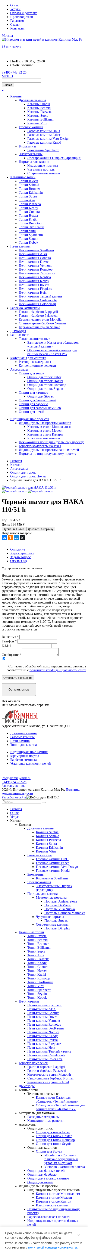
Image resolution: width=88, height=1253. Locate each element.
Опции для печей (31, 412)
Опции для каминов (33, 392)
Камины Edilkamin (40, 119)
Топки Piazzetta (30, 204)
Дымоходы (18, 331)
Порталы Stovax (56, 920)
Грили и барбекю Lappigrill (38, 312)
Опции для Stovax (40, 396)
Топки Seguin (28, 238)
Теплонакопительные (34, 338)
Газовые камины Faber (43, 135)
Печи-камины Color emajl (37, 304)
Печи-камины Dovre (33, 262)
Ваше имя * (10, 637)
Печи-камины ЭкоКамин (37, 273)
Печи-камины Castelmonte (38, 300)
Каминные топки (22, 177)
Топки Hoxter (28, 215)
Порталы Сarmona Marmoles (64, 913)
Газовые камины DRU (43, 131)
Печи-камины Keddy (34, 281)
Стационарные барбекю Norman (42, 323)
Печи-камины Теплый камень (40, 296)
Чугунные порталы (41, 169)
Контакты (17, 28)
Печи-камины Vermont (35, 265)
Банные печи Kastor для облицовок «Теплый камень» (53, 344)
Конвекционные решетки (37, 365)
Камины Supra (37, 115)
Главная (16, 809)
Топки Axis (27, 200)
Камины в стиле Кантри (45, 434)
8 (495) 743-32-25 (14, 72)
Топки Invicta (28, 181)
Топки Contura (29, 211)
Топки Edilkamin (31, 192)
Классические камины (43, 438)
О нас (14, 5)
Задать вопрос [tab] (20, 557)
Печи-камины (20, 246)
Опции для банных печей (37, 400)
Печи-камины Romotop (36, 269)
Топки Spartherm (31, 235)
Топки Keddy (28, 208)
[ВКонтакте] (4, 537)
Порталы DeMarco (57, 905)
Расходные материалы (35, 362)
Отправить (17, 677)
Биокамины (27, 146)
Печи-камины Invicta (34, 285)
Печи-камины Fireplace (35, 288)
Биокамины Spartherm (43, 150)
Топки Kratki (28, 219)
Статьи (15, 24)
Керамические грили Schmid (39, 327)
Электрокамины (31, 154)
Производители (21, 17)
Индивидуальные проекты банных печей (49, 450)
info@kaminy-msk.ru (16, 778)
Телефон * (9, 641)
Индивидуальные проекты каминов (45, 423)
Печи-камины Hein (33, 292)
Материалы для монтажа (28, 358)
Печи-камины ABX (33, 254)
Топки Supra (28, 196)
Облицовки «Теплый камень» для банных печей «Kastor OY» (52, 352)
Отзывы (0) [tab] (18, 561)
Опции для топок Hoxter (45, 381)
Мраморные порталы (42, 165)
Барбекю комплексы (25, 308)
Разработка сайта (14, 797)
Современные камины (43, 173)
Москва (7, 35)
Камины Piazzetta (39, 111)
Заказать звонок (13, 786)
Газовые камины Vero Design (48, 138)
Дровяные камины (32, 100)
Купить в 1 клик (13, 529)
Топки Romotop (30, 223)
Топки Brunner (29, 188)
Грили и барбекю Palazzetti (38, 315)
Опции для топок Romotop (46, 385)
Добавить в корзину (40, 529)
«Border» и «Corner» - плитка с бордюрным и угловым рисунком (61, 1159)
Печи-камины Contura (35, 258)
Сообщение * (11, 655)
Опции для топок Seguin (45, 388)
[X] (22, 537)
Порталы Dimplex (57, 928)
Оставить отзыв (19, 689)
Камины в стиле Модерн (45, 430)
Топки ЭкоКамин (31, 227)
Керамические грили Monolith (40, 319)
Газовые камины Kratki (44, 142)
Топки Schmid (29, 185)
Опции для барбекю (33, 404)
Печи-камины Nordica (35, 277)
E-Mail (6, 646)
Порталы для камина (34, 161)
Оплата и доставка (23, 13)
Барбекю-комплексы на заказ (40, 446)
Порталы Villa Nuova (59, 909)
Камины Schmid (39, 108)
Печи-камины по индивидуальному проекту (51, 442)
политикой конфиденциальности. (53, 1247)
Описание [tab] (17, 549)
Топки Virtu (27, 231)
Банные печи (19, 335)
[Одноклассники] (10, 537)
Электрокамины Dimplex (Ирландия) (54, 158)
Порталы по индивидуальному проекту (47, 453)
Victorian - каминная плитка (64, 1167)
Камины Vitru (37, 123)
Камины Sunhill (38, 104)
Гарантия (17, 20)
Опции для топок (31, 373)
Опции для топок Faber (44, 377)
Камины (16, 96)
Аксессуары (19, 369)
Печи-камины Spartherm (36, 250)
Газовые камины (31, 127)
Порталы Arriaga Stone (60, 901)
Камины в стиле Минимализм (49, 426)
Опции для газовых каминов (40, 408)
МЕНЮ (7, 76)
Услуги (15, 9)
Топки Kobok (28, 242)
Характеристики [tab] (22, 553)
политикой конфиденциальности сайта (57, 670)
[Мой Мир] (16, 537)
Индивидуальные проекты (29, 419)
